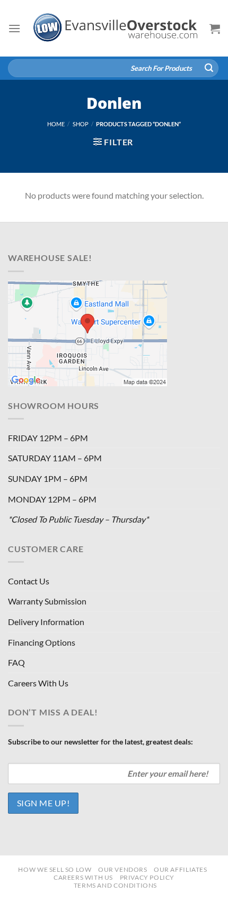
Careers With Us (38, 683)
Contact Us (28, 581)
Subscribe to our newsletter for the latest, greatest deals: (100, 741)
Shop (81, 123)
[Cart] (214, 28)
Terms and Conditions (115, 885)
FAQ (16, 662)
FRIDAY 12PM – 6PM (48, 438)
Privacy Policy (147, 877)
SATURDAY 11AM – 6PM (55, 458)
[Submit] (209, 68)
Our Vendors (122, 869)
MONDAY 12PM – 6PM (52, 499)
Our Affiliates (180, 869)
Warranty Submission (47, 601)
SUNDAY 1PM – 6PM (47, 478)
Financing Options (41, 642)
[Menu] (14, 28)
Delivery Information (46, 622)
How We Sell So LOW (54, 869)
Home (56, 123)
